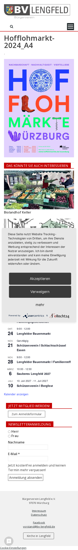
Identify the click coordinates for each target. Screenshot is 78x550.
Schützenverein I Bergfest (35, 386)
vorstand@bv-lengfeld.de (39, 526)
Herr (15, 431)
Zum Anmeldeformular (27, 414)
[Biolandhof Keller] (39, 190)
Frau (14, 436)
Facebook (39, 522)
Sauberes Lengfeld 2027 (34, 374)
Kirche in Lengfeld (39, 536)
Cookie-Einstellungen (13, 548)
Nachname (16, 442)
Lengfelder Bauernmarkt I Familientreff (44, 362)
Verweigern (40, 292)
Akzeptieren (40, 279)
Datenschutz (39, 514)
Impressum (39, 510)
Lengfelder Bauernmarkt (34, 333)
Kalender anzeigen (16, 394)
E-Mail (14, 454)
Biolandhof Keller (17, 212)
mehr (40, 305)
